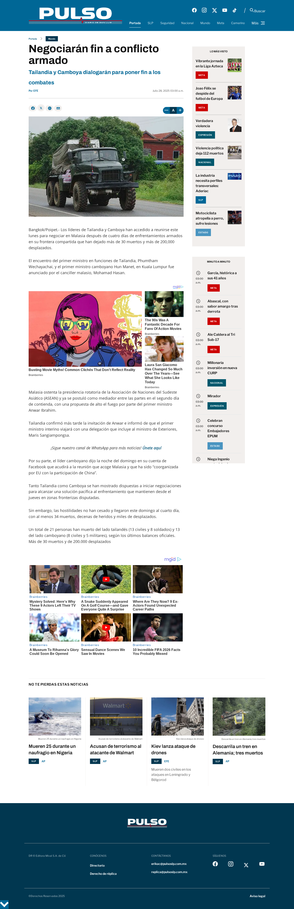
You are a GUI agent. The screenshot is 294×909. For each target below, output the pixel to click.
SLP (150, 23)
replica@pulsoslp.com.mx (169, 872)
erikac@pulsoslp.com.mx (169, 864)
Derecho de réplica (103, 873)
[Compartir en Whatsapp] (49, 108)
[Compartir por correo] (58, 108)
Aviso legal (257, 896)
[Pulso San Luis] (75, 15)
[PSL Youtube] (224, 10)
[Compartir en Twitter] (41, 107)
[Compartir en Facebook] (33, 108)
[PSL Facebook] (194, 10)
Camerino (238, 23)
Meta (220, 23)
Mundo (205, 23)
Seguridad (167, 23)
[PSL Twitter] (214, 10)
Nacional (187, 23)
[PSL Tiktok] (234, 10)
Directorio (97, 865)
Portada (135, 23)
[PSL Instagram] (204, 10)
